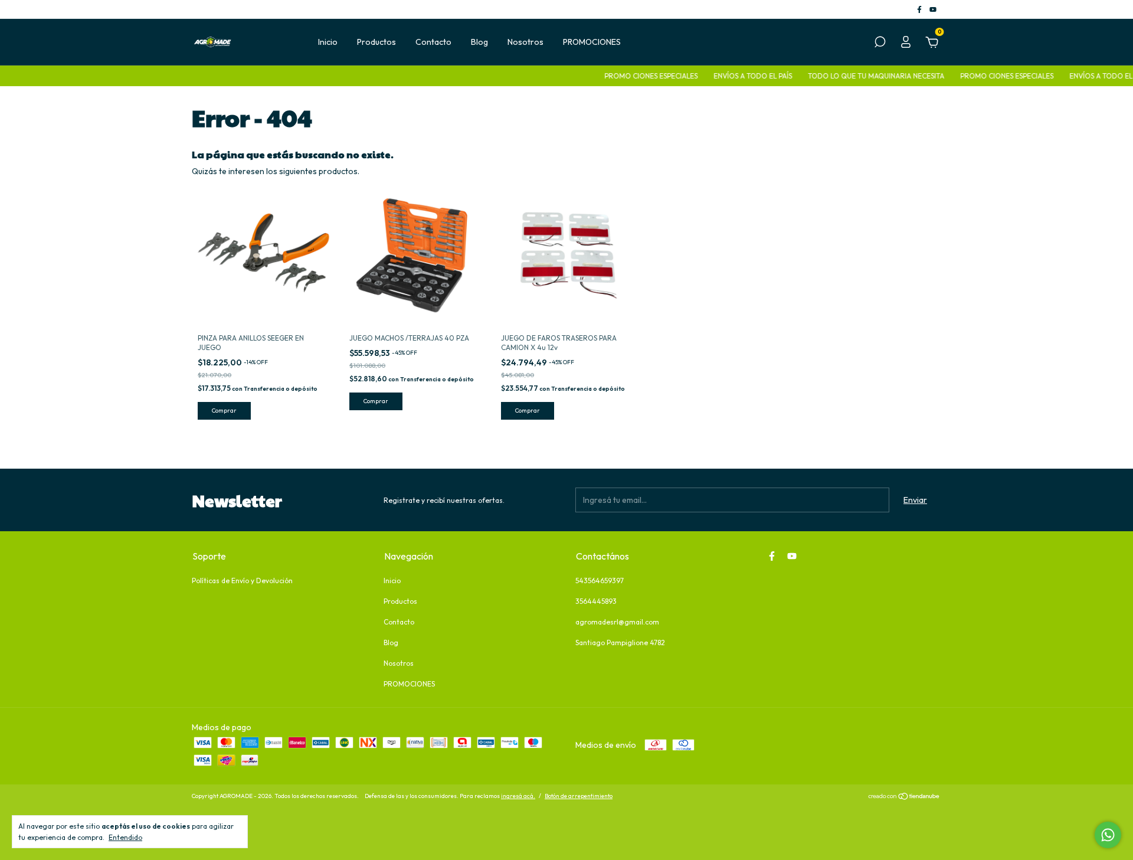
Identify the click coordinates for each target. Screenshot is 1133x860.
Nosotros (525, 42)
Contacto (433, 42)
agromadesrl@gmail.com (617, 621)
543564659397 (599, 580)
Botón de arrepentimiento (579, 796)
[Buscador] (880, 43)
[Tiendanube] (904, 797)
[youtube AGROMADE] (932, 9)
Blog (479, 42)
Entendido (125, 837)
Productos (376, 42)
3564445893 (596, 601)
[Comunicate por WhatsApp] (1108, 835)
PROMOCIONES (592, 42)
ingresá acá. (518, 796)
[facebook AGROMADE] (920, 9)
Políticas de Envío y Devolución (242, 580)
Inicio (328, 42)
